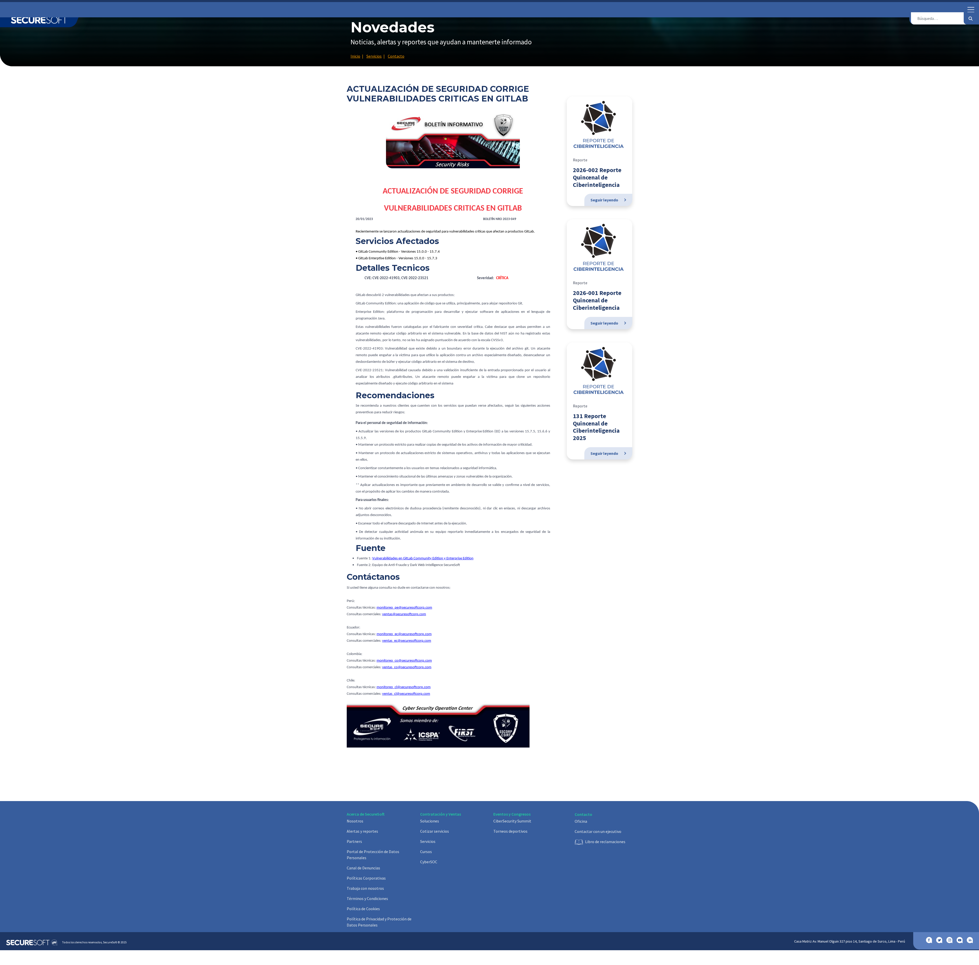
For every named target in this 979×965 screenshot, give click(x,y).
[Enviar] (970, 18)
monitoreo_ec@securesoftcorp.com (404, 634)
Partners (354, 841)
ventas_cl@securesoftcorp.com (406, 694)
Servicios (427, 841)
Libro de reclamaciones (605, 841)
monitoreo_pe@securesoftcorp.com (404, 608)
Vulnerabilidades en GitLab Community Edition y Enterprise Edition (422, 558)
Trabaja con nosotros (365, 888)
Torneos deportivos (510, 831)
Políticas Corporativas (366, 878)
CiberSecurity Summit (512, 821)
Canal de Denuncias (363, 867)
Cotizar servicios (434, 831)
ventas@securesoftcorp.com (404, 614)
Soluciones (429, 821)
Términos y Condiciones (367, 898)
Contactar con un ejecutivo (598, 831)
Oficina (581, 821)
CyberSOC (428, 861)
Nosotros (355, 821)
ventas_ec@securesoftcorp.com (406, 641)
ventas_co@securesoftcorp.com (406, 667)
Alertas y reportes (362, 831)
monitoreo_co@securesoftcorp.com (404, 661)
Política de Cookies (363, 908)
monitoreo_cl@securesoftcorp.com (404, 687)
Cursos (426, 851)
